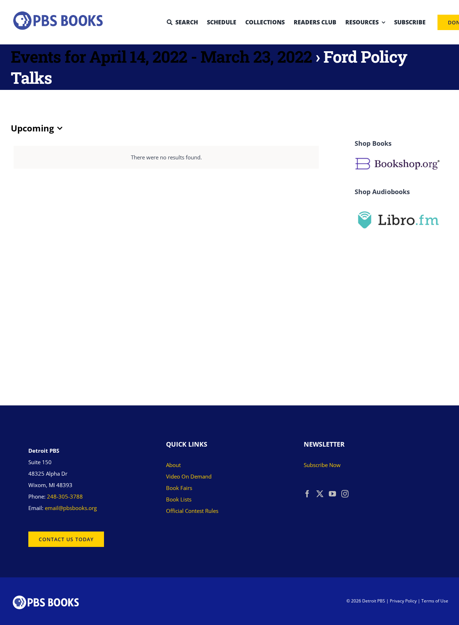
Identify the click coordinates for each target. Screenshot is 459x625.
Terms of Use (434, 601)
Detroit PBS (373, 601)
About (173, 464)
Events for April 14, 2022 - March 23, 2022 (161, 56)
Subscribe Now (322, 464)
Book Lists (178, 499)
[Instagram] (345, 493)
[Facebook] (307, 493)
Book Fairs (179, 487)
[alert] (166, 157)
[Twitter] (319, 493)
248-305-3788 (65, 496)
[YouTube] (332, 493)
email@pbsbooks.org (71, 507)
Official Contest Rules (192, 510)
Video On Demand (189, 476)
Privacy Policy (403, 601)
